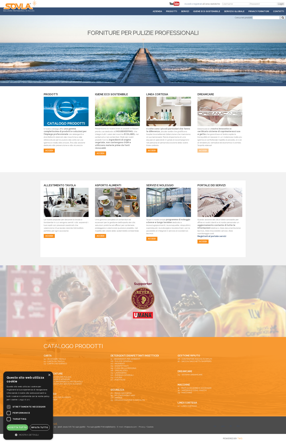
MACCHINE (184, 384)
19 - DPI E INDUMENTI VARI (123, 395)
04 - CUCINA (116, 377)
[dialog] (28, 406)
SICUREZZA (117, 390)
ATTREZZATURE (53, 373)
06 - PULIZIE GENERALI (121, 361)
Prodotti (171, 11)
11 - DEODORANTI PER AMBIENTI (125, 359)
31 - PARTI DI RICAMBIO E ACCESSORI (195, 388)
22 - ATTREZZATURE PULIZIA (57, 377)
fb (231, 426)
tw (215, 426)
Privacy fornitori (258, 11)
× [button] (49, 375)
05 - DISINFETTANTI (120, 366)
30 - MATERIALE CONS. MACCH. (192, 390)
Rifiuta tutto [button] (39, 427)
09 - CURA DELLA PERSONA (123, 368)
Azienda (157, 11)
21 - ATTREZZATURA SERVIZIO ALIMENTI (63, 384)
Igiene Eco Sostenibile (206, 11)
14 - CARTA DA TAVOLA (54, 361)
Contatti (278, 11)
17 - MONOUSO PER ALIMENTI (57, 397)
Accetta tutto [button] (17, 427)
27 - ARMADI (116, 398)
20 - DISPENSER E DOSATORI (57, 379)
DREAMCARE (185, 371)
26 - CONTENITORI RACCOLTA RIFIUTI (195, 359)
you (223, 426)
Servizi (185, 11)
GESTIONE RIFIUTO (189, 355)
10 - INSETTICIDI (118, 380)
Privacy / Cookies (146, 427)
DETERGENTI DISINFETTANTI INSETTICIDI (135, 355)
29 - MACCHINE (185, 392)
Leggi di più (24, 399)
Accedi (187, 4)
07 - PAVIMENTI (118, 363)
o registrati (197, 4)
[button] (28, 434)
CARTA (47, 355)
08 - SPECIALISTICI (119, 370)
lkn (238, 426)
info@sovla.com (130, 427)
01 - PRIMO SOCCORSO (121, 393)
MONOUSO (50, 394)
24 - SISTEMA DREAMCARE (190, 374)
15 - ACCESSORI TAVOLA (55, 359)
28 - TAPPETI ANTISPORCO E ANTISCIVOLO (63, 381)
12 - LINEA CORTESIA (187, 406)
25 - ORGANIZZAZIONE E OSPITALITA (128, 400)
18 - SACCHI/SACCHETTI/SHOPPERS (194, 361)
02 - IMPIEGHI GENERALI (122, 375)
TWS (240, 438)
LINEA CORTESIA (187, 402)
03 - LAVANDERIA (119, 373)
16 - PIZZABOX (50, 399)
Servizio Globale (234, 11)
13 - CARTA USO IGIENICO (55, 363)
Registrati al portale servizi (211, 236)
